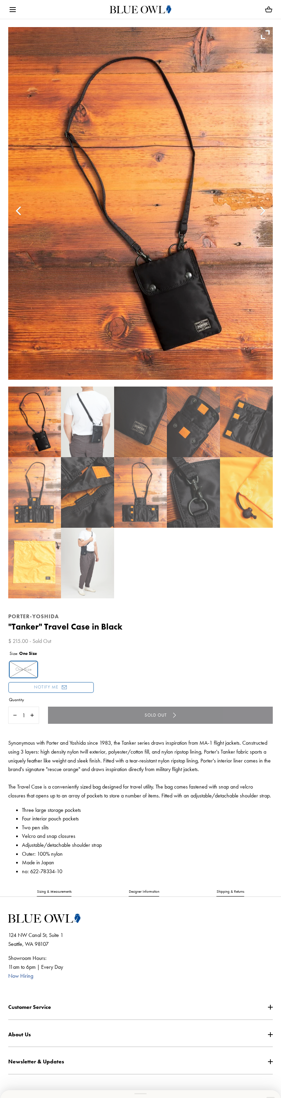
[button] (12, 9)
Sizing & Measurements (54, 891)
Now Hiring (20, 975)
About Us (19, 1034)
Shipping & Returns (230, 891)
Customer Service (29, 1007)
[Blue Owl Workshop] (140, 9)
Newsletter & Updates (36, 1061)
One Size (23, 669)
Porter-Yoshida (33, 616)
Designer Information (144, 891)
